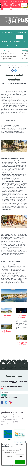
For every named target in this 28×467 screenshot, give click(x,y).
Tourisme (8, 66)
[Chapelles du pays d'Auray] (21, 337)
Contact (11, 4)
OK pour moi (20, 461)
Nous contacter (5, 424)
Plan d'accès (16, 416)
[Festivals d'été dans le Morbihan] (21, 310)
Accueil (2, 66)
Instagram (10, 402)
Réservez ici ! (14, 10)
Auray (23, 99)
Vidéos (15, 419)
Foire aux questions (6, 419)
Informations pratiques (18, 413)
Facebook (12, 70)
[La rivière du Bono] (6, 326)
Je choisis (20, 456)
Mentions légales (5, 423)
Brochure (16, 421)
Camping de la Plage (6, 413)
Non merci (9, 456)
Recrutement (4, 416)
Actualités (3, 418)
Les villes (15, 66)
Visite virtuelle (17, 423)
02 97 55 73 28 (4, 4)
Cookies (3, 421)
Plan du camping (18, 418)
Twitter (15, 70)
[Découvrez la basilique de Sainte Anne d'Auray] (6, 310)
